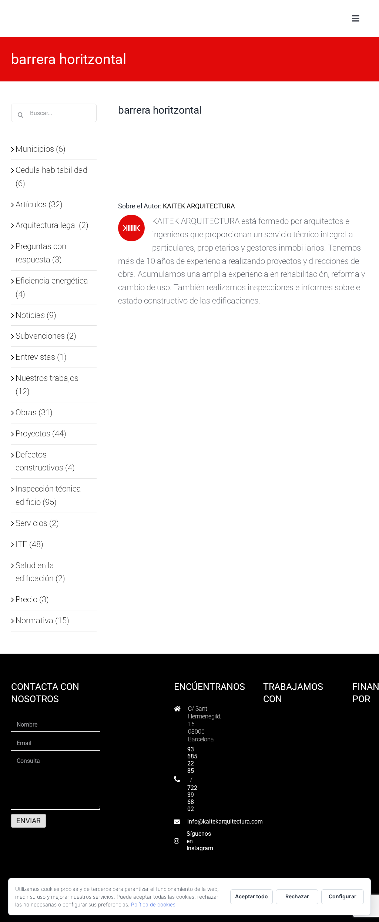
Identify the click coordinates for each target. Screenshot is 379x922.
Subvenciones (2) (46, 336)
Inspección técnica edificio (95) (48, 495)
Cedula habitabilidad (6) (51, 176)
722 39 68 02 (192, 798)
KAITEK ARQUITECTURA (199, 206)
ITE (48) (29, 544)
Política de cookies (153, 904)
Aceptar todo (251, 896)
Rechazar (297, 896)
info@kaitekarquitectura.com (225, 821)
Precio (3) (32, 599)
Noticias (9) (36, 315)
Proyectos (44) (41, 433)
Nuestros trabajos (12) (47, 384)
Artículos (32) (39, 204)
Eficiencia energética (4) (52, 287)
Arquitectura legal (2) (52, 225)
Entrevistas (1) (41, 357)
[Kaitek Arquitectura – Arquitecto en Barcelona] (58, 8)
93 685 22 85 (192, 760)
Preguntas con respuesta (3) (41, 252)
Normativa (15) (42, 620)
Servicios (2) (37, 523)
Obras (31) (34, 412)
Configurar (342, 896)
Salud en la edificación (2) (40, 571)
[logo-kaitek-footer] (57, 875)
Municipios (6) (41, 149)
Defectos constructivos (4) (45, 461)
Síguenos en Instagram (200, 840)
